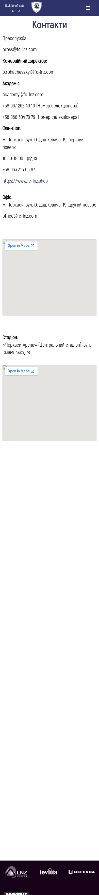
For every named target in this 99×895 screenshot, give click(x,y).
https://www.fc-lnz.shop (25, 181)
